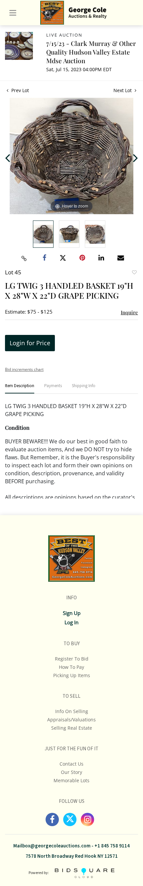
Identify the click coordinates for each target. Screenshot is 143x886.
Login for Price (30, 343)
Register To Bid (71, 659)
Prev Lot (19, 90)
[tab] (19, 388)
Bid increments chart (24, 369)
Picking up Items (71, 675)
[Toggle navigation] (13, 13)
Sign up (71, 613)
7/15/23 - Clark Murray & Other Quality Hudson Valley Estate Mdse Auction (91, 52)
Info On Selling (71, 711)
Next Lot (123, 90)
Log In (71, 622)
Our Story (71, 772)
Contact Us (71, 764)
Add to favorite (134, 273)
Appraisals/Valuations (71, 719)
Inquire (129, 312)
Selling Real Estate (71, 728)
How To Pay (71, 667)
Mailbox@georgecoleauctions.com (51, 845)
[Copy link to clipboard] (24, 258)
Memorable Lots (71, 780)
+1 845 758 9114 (112, 845)
